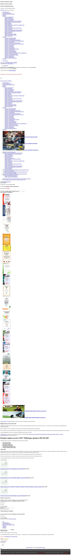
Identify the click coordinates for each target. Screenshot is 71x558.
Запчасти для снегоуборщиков (10, 50)
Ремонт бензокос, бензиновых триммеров (13, 92)
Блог (3, 521)
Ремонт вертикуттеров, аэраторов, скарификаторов (14, 95)
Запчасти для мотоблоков (9, 41)
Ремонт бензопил (8, 93)
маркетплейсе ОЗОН (41, 552)
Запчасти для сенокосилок (10, 47)
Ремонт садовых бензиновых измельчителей (13, 101)
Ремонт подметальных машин (10, 104)
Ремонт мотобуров (8, 96)
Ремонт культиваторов (9, 90)
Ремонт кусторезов (8, 97)
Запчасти (4, 36)
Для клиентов (5, 60)
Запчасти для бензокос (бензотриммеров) (12, 42)
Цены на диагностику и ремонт (9, 524)
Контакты (4, 58)
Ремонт (4, 16)
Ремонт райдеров (8, 94)
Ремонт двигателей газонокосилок (11, 176)
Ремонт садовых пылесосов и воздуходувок (13, 98)
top (1, 548)
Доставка (4, 15)
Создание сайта (29, 547)
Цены (9, 14)
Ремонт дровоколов (8, 99)
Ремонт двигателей (8, 35)
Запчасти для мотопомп (9, 46)
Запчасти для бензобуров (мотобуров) (12, 48)
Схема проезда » (10, 63)
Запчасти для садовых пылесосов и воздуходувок (14, 43)
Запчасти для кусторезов (9, 44)
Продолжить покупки (4, 518)
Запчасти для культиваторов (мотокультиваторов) (14, 40)
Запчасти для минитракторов (10, 37)
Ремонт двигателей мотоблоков (11, 175)
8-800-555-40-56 (3, 10)
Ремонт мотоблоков (8, 88)
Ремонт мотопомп (8, 103)
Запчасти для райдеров (9, 55)
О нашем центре (6, 12)
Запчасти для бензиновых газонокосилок (12, 39)
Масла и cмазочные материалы (11, 57)
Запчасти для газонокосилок (10, 38)
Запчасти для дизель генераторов (11, 53)
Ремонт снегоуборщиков (9, 89)
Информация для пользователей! (11, 536)
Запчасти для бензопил (9, 45)
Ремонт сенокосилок (9, 102)
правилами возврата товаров (52, 434)
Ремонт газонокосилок (9, 87)
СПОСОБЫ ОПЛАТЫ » (6, 181)
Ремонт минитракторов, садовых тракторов (13, 91)
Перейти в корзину (12, 518)
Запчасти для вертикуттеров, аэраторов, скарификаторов (15, 52)
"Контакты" (66, 552)
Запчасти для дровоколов (9, 49)
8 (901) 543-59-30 (12, 70)
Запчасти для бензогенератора (10, 51)
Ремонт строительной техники (10, 105)
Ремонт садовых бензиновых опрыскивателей (13, 100)
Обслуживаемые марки (7, 13)
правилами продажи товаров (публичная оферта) (37, 434)
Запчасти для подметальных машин (11, 54)
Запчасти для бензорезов (9, 56)
